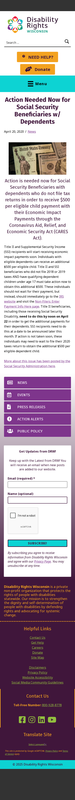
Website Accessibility (37, 677)
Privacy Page (42, 561)
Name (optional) (20, 494)
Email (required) (21, 478)
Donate (37, 652)
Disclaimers (37, 667)
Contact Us (37, 637)
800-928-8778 (52, 705)
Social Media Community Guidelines (37, 682)
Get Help (37, 642)
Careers (37, 647)
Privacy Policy (37, 672)
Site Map (37, 657)
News (32, 131)
